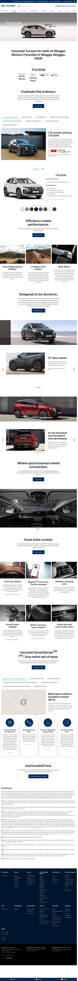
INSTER (16, 875)
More (74, 10)
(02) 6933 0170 (33, 950)
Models (14, 10)
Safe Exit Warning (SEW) (53, 678)
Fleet (51, 10)
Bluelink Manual (41, 827)
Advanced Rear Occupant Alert (49, 682)
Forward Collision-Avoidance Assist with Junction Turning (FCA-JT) (20, 682)
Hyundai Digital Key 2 (40, 117)
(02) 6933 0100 (7, 950)
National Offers (31, 909)
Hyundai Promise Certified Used (44, 916)
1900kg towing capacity (10, 125)
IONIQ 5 (16, 882)
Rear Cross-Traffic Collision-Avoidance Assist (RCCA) (16, 686)
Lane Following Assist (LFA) (37, 678)
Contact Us (68, 909)
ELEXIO (16, 879)
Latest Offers (33, 10)
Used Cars (42, 913)
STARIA (41, 900)
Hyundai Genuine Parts (56, 922)
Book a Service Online (57, 911)
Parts (67, 10)
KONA (41, 879)
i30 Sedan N (55, 879)
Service (59, 10)
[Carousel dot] (35, 387)
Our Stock (23, 10)
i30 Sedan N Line (69, 882)
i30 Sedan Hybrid (31, 875)
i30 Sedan (67, 877)
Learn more (10, 752)
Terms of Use (5, 932)
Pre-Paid (54, 915)
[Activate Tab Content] (22, 209)
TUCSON (35, 168)
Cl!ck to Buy (4, 10)
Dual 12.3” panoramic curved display (12, 121)
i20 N (53, 875)
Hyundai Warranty (56, 919)
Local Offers (30, 911)
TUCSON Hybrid (31, 879)
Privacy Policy (5, 934)
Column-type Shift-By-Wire (52, 121)
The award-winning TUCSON (10, 117)
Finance (44, 10)
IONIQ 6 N (16, 909)
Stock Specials (30, 913)
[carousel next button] (74, 369)
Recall (53, 913)
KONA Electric (17, 877)
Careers (67, 913)
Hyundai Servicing (56, 917)
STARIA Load (5, 909)
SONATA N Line (68, 884)
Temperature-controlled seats (33, 121)
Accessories (55, 925)
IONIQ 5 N (16, 886)
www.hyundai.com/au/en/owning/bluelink (60, 834)
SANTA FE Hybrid (31, 882)
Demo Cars (42, 911)
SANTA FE (42, 883)
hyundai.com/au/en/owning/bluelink (22, 827)
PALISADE (29, 884)
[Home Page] (8, 6)
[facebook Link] (75, 1)
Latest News (68, 915)
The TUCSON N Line (27, 117)
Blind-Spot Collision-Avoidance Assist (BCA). (14, 678)
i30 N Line (67, 875)
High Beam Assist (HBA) (40, 686)
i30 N (53, 877)
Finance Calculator (44, 921)
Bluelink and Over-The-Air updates (59, 117)
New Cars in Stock (44, 909)
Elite (42, 168)
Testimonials (68, 917)
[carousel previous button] (3, 369)
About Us (67, 911)
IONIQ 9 (16, 884)
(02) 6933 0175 (58, 950)
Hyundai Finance (44, 923)
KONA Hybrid (30, 877)
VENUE (41, 877)
